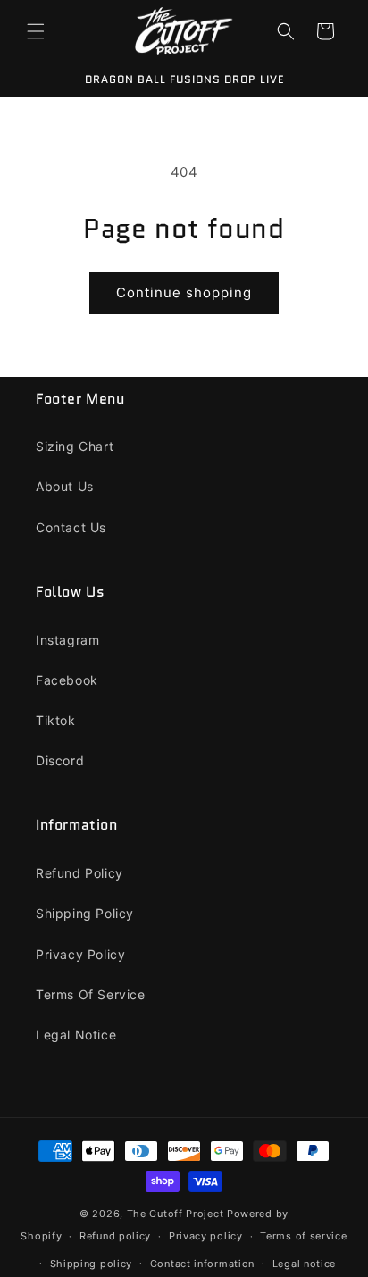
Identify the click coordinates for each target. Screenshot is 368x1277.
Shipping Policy (85, 913)
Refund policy (115, 1236)
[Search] (285, 31)
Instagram (67, 639)
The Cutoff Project (177, 1213)
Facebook (67, 680)
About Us (65, 486)
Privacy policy (206, 1236)
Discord (60, 760)
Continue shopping (184, 292)
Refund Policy (79, 873)
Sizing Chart (74, 446)
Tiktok (56, 720)
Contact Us (71, 527)
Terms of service (303, 1236)
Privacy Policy (80, 954)
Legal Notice (76, 1034)
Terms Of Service (91, 994)
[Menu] (35, 31)
